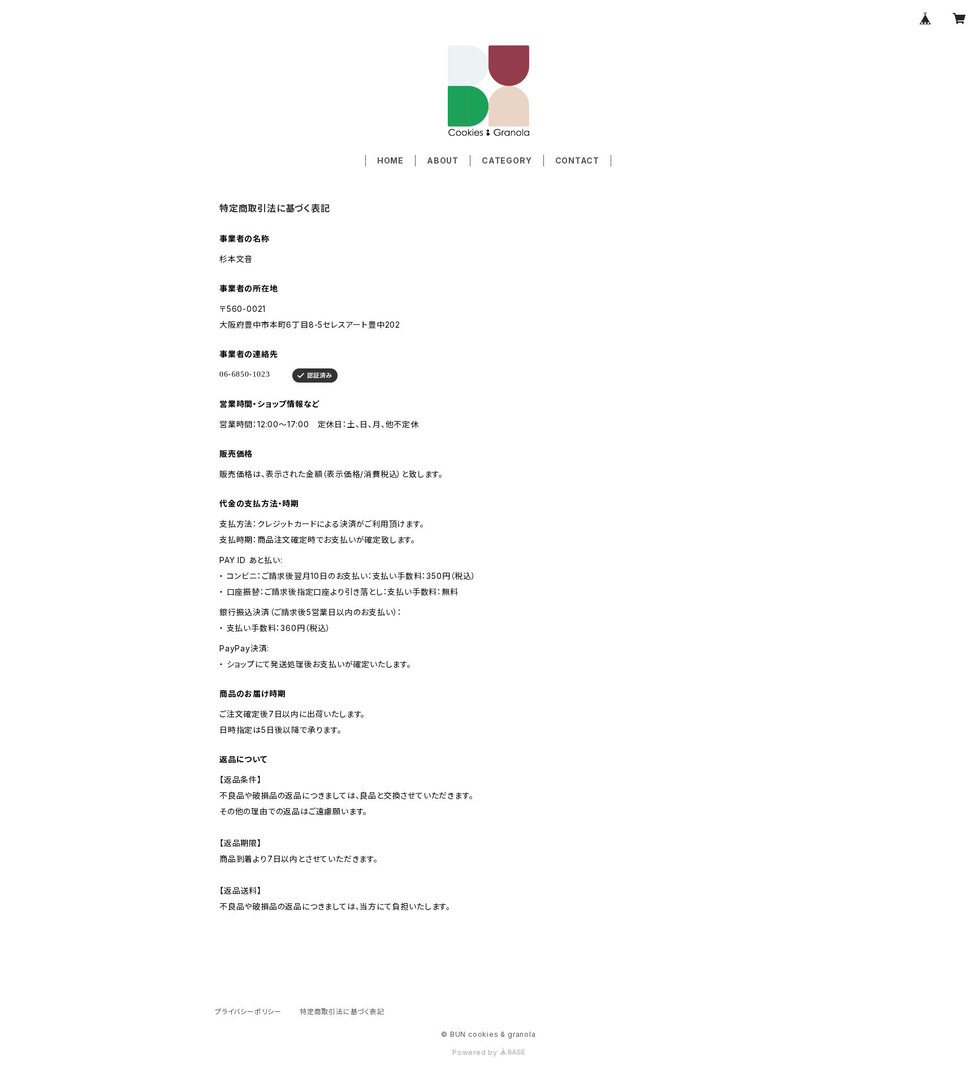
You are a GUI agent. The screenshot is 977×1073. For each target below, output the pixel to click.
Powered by (476, 1052)
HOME (390, 160)
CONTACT (577, 160)
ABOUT (443, 160)
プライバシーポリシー (248, 1011)
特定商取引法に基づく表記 (342, 1011)
